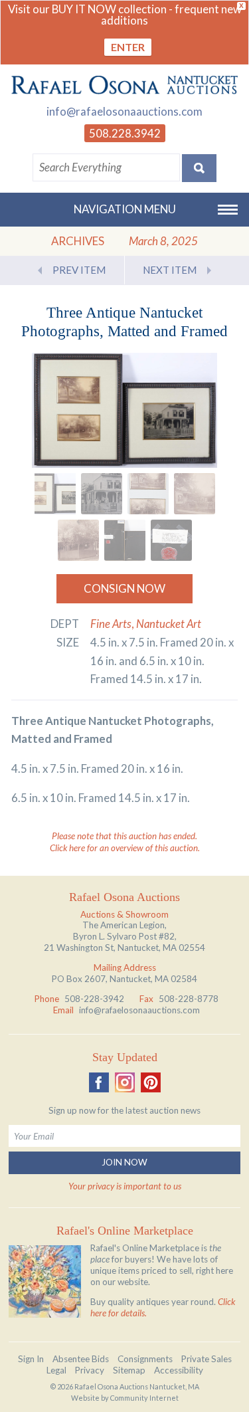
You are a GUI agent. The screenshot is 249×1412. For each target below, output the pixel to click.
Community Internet (144, 1397)
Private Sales (206, 1359)
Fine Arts (110, 624)
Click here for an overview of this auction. (125, 848)
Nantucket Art (168, 624)
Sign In (31, 1359)
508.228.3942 (125, 133)
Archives (77, 241)
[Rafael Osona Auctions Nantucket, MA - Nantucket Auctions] (124, 85)
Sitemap (129, 1370)
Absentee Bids (80, 1359)
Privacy (89, 1370)
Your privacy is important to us (124, 1186)
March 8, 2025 (163, 241)
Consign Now (124, 588)
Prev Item (79, 270)
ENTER (128, 47)
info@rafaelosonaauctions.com (124, 111)
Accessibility (178, 1370)
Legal (56, 1370)
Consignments (145, 1359)
